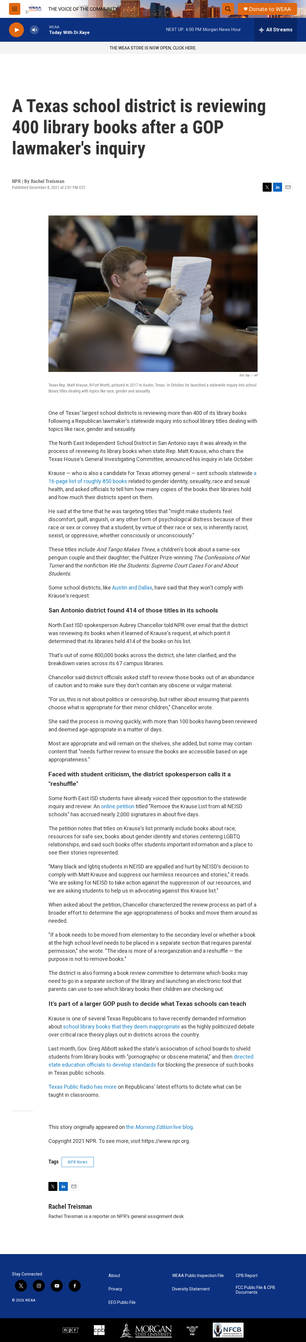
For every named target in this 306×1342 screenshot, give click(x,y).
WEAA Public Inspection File (198, 1275)
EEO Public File (122, 1302)
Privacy (115, 1289)
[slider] (44, 30)
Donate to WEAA (270, 9)
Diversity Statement (191, 1289)
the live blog (159, 1127)
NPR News (78, 1162)
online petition (117, 806)
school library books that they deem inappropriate (121, 1026)
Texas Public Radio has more (82, 1087)
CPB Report (247, 1275)
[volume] (34, 30)
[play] (16, 30)
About (114, 1275)
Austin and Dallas (132, 587)
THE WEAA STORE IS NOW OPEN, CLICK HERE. (153, 48)
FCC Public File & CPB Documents (255, 1290)
